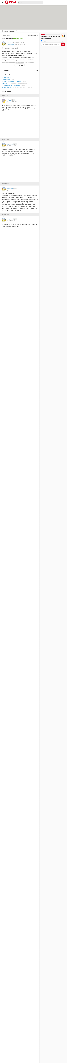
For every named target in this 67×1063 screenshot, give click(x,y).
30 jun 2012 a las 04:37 (12, 101)
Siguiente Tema (32, 35)
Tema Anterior (6, 35)
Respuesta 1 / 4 (6, 95)
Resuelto (17, 38)
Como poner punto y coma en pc (11, 85)
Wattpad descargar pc (8, 87)
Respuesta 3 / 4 (6, 184)
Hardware (12, 31)
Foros (6, 31)
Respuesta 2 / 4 (6, 139)
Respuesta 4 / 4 (6, 214)
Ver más (20, 65)
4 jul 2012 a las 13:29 (11, 190)
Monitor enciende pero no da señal (11, 81)
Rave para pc (5, 83)
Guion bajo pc (6, 79)
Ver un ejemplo (61, 41)
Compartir (6, 70)
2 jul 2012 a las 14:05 (11, 145)
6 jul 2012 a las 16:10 (20, 44)
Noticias (44, 41)
